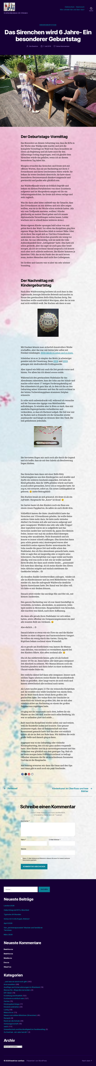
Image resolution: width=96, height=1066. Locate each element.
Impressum (80, 7)
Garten (6, 1001)
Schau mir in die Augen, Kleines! (16, 919)
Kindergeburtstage (48, 25)
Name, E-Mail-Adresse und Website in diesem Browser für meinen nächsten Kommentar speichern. (46, 859)
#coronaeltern (9, 984)
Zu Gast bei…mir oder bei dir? (15, 1032)
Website (23, 849)
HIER (55, 361)
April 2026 (8, 923)
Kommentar (25, 821)
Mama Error (8, 1012)
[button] (22, 774)
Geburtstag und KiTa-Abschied (16, 910)
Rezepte (7, 1018)
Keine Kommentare (62, 46)
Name (23, 839)
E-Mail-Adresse (54, 839)
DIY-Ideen (8, 993)
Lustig (6, 1010)
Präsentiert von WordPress (37, 1061)
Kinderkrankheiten (11, 1007)
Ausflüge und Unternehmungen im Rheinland (22, 987)
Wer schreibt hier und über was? (72, 10)
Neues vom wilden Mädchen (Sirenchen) (20, 1015)
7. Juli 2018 (47, 46)
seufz (6, 1027)
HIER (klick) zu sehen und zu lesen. (57, 353)
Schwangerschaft (11, 1024)
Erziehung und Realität (13, 996)
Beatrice (35, 46)
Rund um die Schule (12, 1021)
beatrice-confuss (17, 1061)
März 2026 (8, 935)
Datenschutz (70, 7)
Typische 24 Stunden (12, 914)
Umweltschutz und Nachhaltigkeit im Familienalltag (24, 1029)
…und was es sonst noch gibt (15, 982)
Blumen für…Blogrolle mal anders (17, 990)
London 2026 (9, 906)
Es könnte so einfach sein (14, 998)
